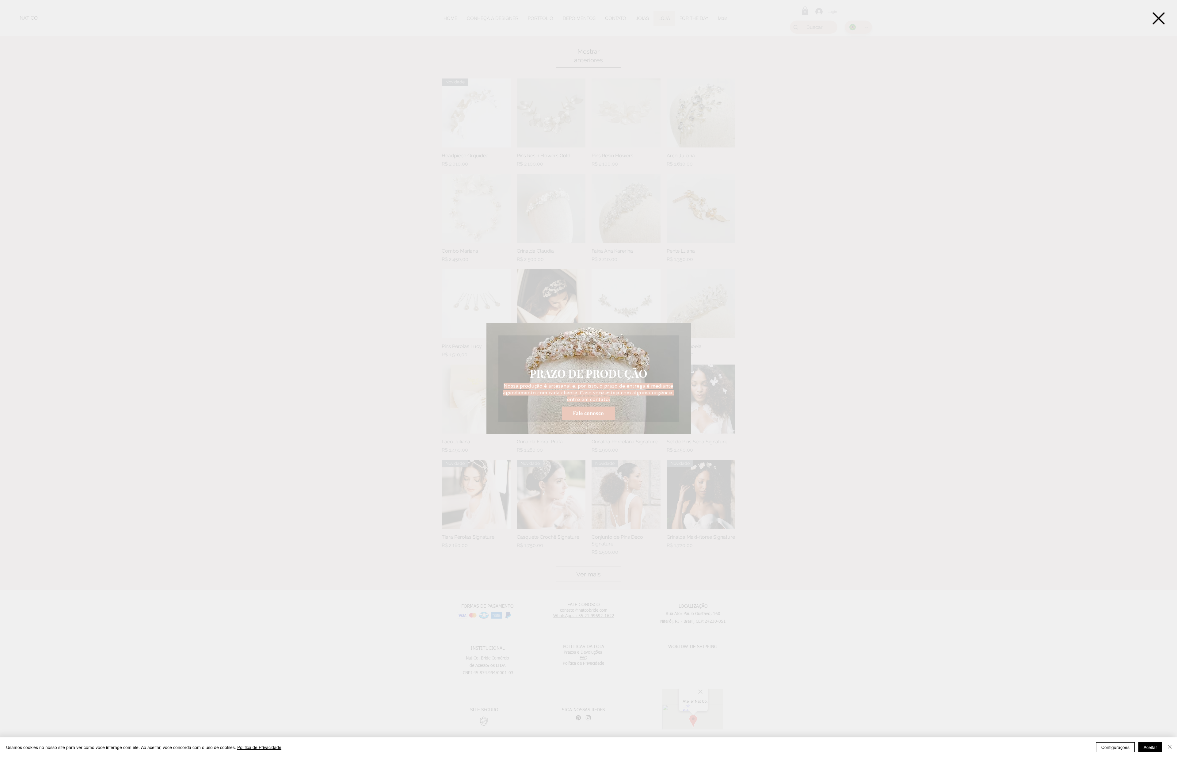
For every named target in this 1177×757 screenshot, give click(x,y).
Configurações (1115, 747)
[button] (1158, 18)
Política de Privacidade (259, 747)
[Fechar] (1169, 747)
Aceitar (1150, 747)
